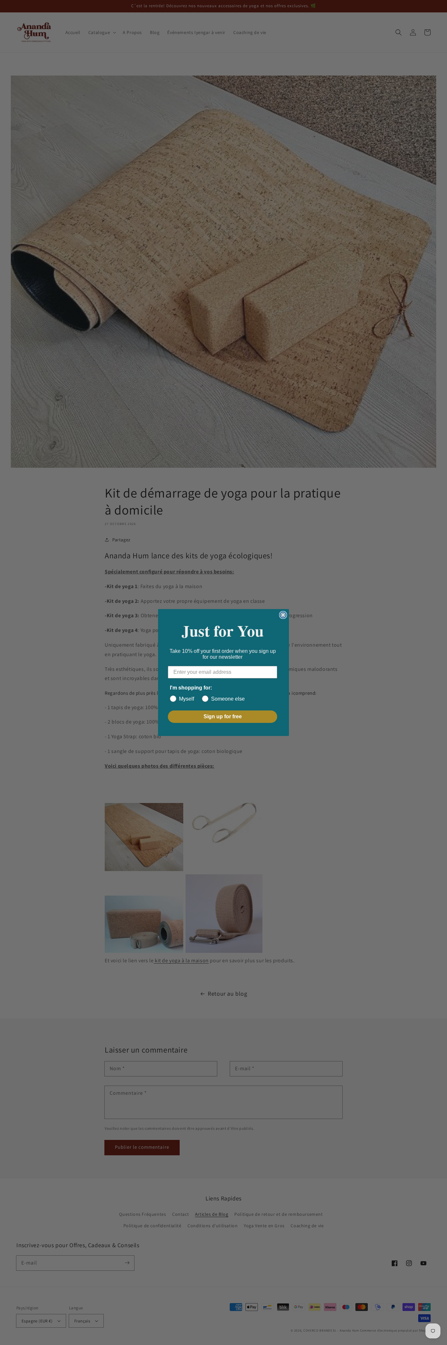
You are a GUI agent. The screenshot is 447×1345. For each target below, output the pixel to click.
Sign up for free (223, 716)
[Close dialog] (283, 615)
